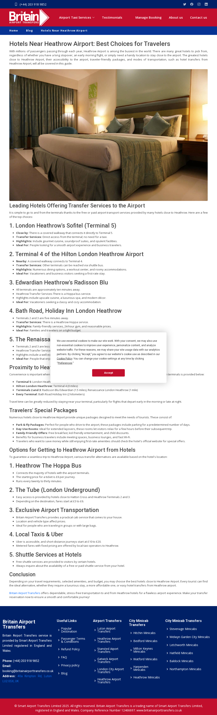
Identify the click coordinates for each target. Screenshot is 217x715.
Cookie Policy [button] (64, 358)
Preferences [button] (65, 362)
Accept (108, 372)
